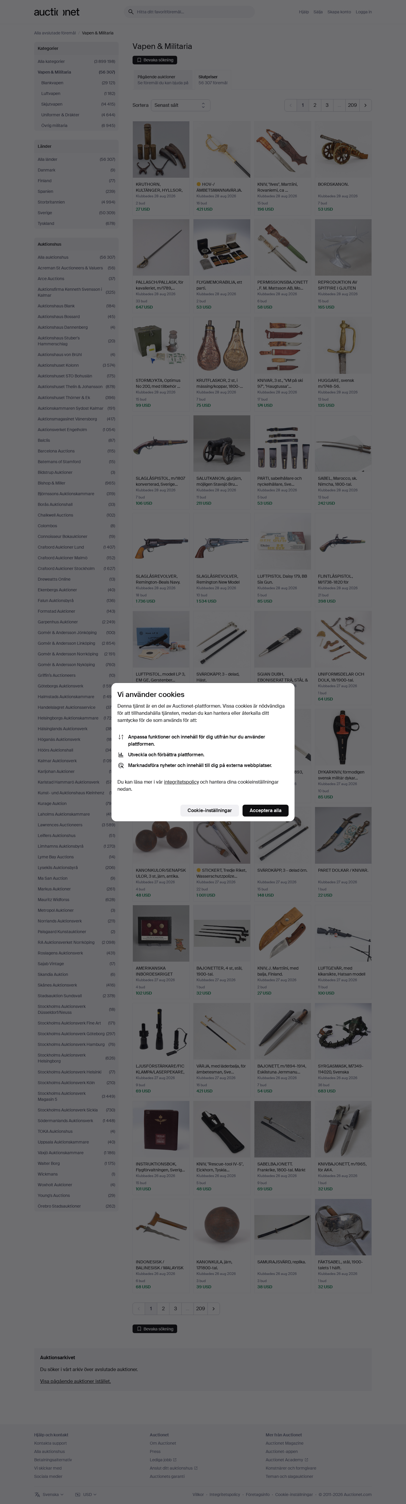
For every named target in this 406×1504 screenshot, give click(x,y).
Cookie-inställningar (210, 810)
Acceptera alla (265, 810)
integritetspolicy (181, 782)
